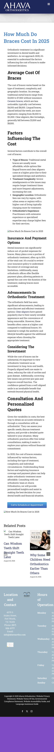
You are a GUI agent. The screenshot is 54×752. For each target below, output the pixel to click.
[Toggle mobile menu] (49, 4)
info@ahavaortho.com (15, 634)
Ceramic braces (15, 101)
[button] (6, 554)
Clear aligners (23, 311)
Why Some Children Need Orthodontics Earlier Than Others (40, 564)
